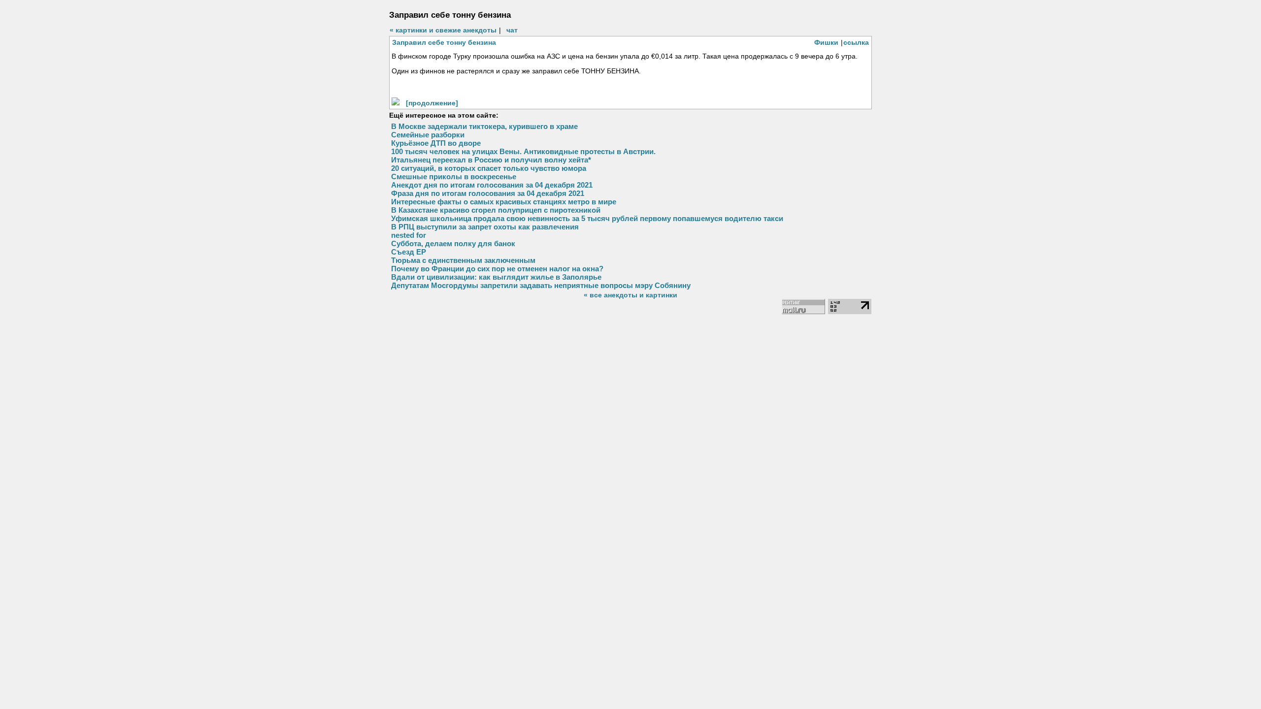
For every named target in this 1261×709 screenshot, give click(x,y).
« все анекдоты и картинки (630, 295)
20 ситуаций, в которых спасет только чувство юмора (488, 168)
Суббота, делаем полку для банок (453, 243)
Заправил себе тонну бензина (444, 42)
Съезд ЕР (408, 252)
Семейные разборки (428, 134)
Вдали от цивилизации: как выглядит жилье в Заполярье (496, 277)
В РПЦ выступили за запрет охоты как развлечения (485, 227)
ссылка (856, 42)
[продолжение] (432, 103)
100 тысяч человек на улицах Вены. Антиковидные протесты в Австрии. (523, 151)
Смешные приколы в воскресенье (453, 176)
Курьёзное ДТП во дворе (436, 143)
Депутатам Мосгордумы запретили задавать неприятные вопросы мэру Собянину (541, 285)
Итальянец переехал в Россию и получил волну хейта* (491, 160)
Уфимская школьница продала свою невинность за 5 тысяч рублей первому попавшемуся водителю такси (587, 218)
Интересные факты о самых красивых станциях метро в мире (503, 201)
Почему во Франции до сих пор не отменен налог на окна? (497, 268)
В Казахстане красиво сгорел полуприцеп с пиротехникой (495, 210)
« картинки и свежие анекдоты (443, 30)
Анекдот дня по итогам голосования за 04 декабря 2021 (492, 185)
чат (512, 30)
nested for (408, 235)
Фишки (826, 42)
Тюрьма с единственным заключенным (463, 260)
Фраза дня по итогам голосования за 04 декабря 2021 (487, 193)
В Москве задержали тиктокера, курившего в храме (484, 126)
